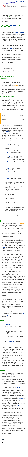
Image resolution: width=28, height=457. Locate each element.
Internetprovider (11, 341)
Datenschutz (7, 443)
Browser (19, 107)
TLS (8, 178)
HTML (7, 132)
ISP (8, 171)
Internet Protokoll (19, 32)
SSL (8, 176)
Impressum (7, 440)
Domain (9, 174)
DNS (8, 145)
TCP (8, 152)
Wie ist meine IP (20, 1)
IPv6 (11, 48)
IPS (8, 147)
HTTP (8, 166)
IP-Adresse (13, 25)
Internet (21, 398)
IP (7, 150)
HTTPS (8, 168)
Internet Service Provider (9, 281)
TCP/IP (8, 156)
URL (8, 164)
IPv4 (9, 47)
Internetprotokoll (9, 230)
